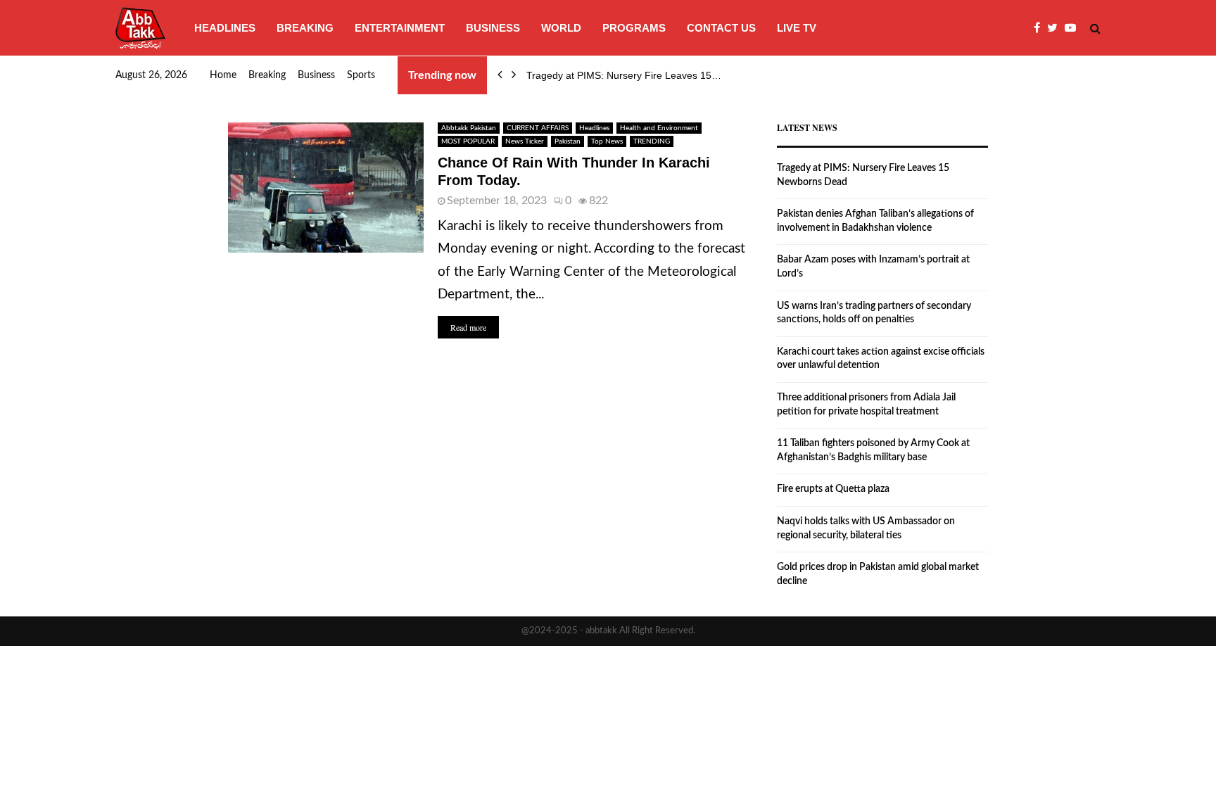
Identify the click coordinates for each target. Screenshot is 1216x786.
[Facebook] (1040, 28)
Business (493, 28)
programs (634, 28)
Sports (361, 75)
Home (223, 75)
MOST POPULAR (468, 141)
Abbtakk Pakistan (468, 128)
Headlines (224, 28)
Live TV (796, 28)
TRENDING (651, 141)
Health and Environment (659, 128)
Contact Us (721, 28)
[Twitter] (1056, 28)
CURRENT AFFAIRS (538, 128)
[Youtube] (1074, 28)
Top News (607, 141)
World (561, 28)
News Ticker (524, 141)
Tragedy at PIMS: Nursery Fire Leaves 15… (623, 75)
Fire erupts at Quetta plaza (833, 489)
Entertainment (400, 28)
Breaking (305, 28)
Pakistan (568, 141)
